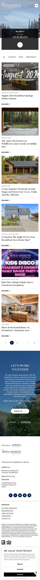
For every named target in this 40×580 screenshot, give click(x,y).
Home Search (6, 516)
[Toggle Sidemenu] (36, 5)
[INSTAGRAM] (15, 495)
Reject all (20, 564)
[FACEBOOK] (11, 495)
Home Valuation (7, 513)
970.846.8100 (13, 472)
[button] (20, 411)
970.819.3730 (26, 422)
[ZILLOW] (29, 495)
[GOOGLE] (25, 495)
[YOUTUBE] (20, 495)
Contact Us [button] (6, 518)
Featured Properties (9, 508)
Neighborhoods (7, 511)
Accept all (20, 574)
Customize (20, 569)
